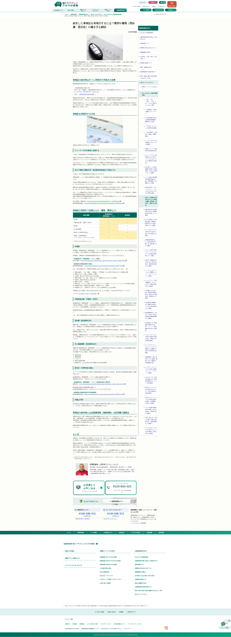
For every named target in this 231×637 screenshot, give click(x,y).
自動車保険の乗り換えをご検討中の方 (148, 38)
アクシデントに (95, 10)
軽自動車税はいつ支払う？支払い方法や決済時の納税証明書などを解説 (151, 315)
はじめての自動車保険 (146, 32)
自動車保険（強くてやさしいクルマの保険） (79, 544)
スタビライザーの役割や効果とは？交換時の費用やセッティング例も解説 (151, 380)
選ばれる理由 (71, 10)
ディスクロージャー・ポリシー (135, 623)
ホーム (66, 14)
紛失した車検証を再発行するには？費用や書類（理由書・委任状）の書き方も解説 (151, 201)
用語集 (153, 6)
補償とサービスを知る (107, 551)
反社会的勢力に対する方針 (72, 628)
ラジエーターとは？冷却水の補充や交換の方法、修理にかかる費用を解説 (151, 337)
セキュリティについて (105, 623)
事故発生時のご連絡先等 (83, 518)
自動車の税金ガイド (146, 63)
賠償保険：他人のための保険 (108, 557)
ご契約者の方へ (158, 10)
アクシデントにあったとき (73, 565)
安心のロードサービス (110, 518)
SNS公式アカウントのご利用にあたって (111, 628)
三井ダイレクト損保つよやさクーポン (110, 579)
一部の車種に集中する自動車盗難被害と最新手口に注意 (151, 119)
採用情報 (161, 532)
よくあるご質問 (136, 6)
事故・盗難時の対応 (146, 67)
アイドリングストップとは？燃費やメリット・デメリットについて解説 (151, 273)
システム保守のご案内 (92, 623)
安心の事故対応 (104, 572)
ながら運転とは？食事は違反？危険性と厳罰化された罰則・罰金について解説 (151, 222)
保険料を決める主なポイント (148, 47)
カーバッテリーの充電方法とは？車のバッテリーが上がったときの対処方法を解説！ (151, 158)
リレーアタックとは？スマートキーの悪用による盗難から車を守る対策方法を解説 (151, 348)
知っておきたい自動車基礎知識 (112, 14)
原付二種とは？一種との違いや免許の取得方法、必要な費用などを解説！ (151, 420)
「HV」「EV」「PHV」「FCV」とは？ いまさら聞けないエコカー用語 (151, 102)
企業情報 (149, 532)
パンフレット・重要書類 (139, 523)
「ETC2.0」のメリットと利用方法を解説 (151, 127)
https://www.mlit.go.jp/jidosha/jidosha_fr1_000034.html (103, 201)
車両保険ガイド (144, 43)
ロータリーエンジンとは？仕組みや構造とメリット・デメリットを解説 (151, 369)
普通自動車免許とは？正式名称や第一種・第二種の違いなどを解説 (151, 242)
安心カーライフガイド (96, 14)
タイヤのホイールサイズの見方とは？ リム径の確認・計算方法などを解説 (151, 430)
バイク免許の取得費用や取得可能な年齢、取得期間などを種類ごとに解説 (151, 180)
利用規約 (74, 623)
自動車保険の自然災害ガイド (148, 71)
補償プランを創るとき (72, 558)
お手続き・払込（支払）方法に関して (148, 57)
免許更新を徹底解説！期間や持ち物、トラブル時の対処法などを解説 (151, 305)
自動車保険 (58, 10)
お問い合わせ (146, 6)
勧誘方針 (67, 623)
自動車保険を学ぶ (120, 10)
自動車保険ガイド (117, 501)
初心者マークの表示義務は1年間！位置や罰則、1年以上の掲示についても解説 (151, 170)
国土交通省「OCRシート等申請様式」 (88, 293)
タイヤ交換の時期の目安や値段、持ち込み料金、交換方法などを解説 (151, 410)
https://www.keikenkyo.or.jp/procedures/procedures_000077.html (103, 266)
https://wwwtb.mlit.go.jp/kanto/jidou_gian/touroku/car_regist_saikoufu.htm (103, 260)
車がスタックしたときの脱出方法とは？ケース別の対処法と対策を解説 (151, 390)
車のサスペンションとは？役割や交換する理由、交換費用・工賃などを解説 (151, 400)
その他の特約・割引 (105, 568)
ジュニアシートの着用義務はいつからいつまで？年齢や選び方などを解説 (151, 283)
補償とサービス (108, 10)
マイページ (142, 2)
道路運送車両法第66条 (85, 94)
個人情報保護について (119, 623)
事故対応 (170, 10)
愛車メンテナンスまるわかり (149, 87)
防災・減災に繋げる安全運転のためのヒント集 (148, 77)
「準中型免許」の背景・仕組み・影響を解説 (151, 134)
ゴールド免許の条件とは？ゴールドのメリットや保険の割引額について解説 (151, 252)
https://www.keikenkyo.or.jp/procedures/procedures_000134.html (103, 203)
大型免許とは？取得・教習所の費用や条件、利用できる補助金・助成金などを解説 (151, 294)
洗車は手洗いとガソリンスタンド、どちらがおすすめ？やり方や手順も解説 (151, 190)
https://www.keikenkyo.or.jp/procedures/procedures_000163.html (103, 394)
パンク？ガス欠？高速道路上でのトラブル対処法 (151, 142)
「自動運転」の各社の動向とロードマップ (151, 111)
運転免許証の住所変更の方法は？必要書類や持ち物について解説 (151, 212)
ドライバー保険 (69, 619)
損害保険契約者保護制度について (90, 628)
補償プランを (83, 10)
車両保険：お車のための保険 (108, 564)
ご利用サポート (162, 6)
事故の (171, 6)
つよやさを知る (135, 532)
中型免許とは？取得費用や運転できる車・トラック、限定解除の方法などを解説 (151, 326)
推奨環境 (82, 623)
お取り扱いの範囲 (105, 583)
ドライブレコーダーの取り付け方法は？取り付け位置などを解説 (151, 232)
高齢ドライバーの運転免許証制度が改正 (151, 149)
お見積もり (153, 2)
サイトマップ (127, 628)
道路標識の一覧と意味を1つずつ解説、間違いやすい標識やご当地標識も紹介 (151, 359)
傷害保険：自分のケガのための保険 (110, 560)
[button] (224, 624)
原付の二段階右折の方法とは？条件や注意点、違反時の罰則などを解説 (151, 263)
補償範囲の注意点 (145, 52)
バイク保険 (146, 10)
